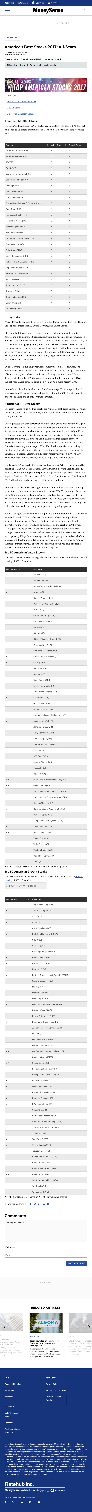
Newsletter (9, 1406)
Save (7, 1378)
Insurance (9, 1397)
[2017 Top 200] (46, 91)
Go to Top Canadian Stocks (20, 113)
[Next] (87, 1327)
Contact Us (9, 1423)
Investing (12, 37)
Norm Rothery (10, 52)
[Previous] (5, 1327)
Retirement (9, 1390)
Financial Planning (13, 1384)
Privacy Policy (52, 1384)
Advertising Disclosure (56, 1390)
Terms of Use (52, 1378)
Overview (11, 95)
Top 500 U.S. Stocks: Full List (21, 101)
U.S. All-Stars (13, 107)
